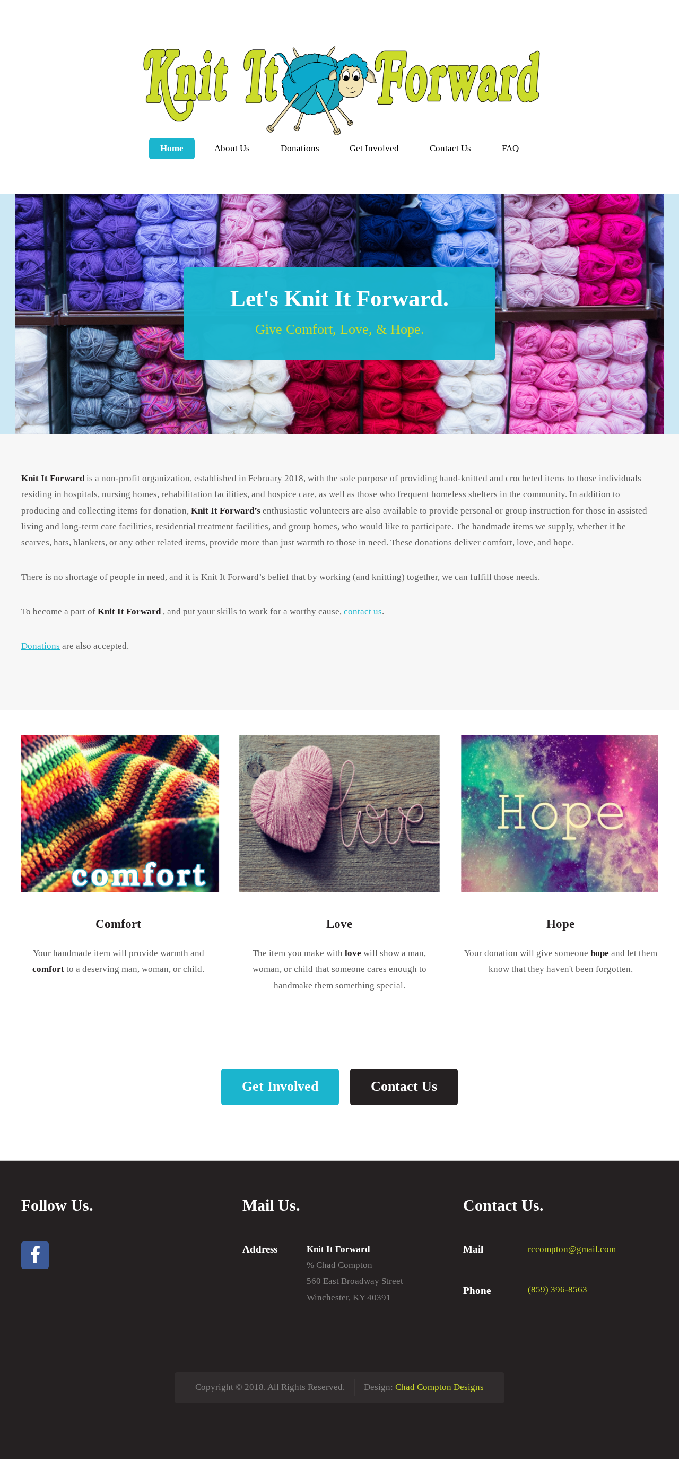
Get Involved (374, 148)
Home (172, 148)
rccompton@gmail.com (572, 1249)
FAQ (510, 148)
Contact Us (450, 148)
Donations (300, 148)
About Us (232, 148)
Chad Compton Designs (439, 1387)
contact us (363, 611)
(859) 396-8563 (557, 1289)
